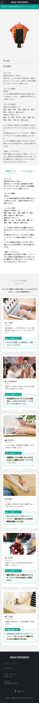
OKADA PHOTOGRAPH (19, 2)
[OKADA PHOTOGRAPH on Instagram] (19, 692)
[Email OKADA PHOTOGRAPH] (23, 692)
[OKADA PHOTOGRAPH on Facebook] (15, 692)
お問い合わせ (8, 668)
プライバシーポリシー (11, 664)
